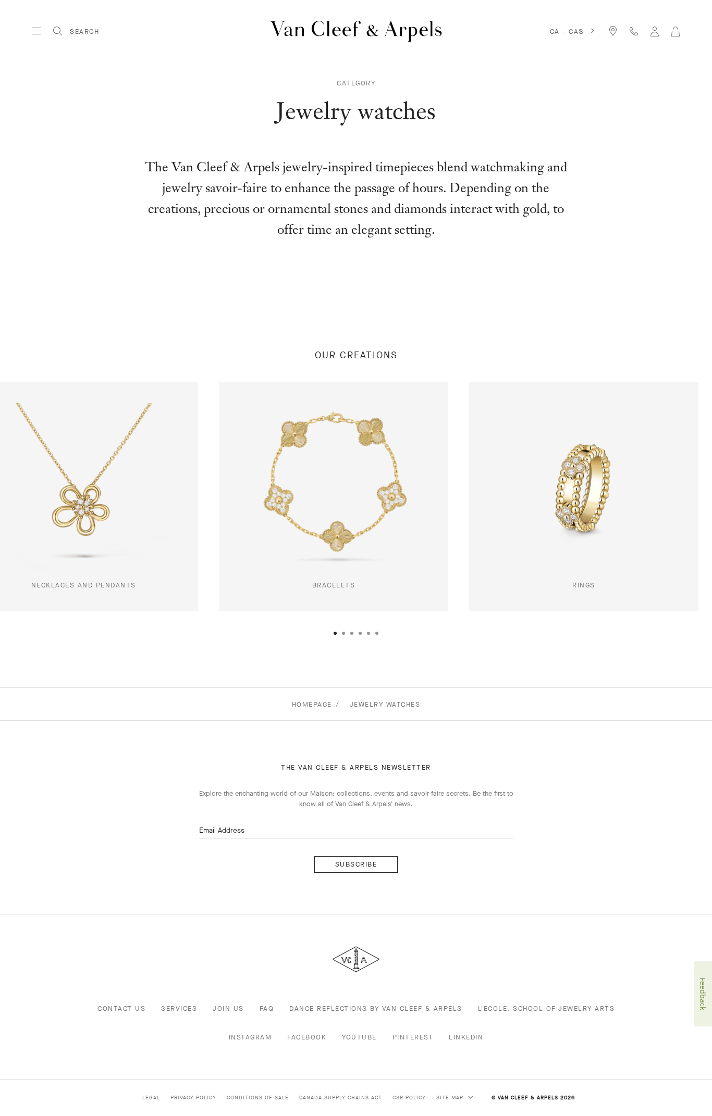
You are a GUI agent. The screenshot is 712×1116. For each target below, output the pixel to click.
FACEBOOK (306, 1037)
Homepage (312, 704)
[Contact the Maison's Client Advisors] (634, 31)
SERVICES (179, 1008)
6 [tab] (376, 633)
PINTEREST (413, 1037)
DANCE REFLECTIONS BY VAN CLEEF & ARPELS (375, 1008)
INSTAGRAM (250, 1037)
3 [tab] (351, 633)
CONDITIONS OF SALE (258, 1097)
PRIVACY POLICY (193, 1097)
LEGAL (151, 1097)
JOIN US (228, 1008)
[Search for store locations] (613, 31)
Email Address (221, 830)
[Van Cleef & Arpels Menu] (36, 31)
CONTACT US (121, 1008)
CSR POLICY (409, 1097)
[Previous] (35, 522)
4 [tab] (360, 633)
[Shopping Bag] (675, 31)
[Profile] (654, 31)
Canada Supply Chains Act (340, 1097)
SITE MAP (450, 1097)
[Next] (676, 522)
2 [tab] (343, 633)
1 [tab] (335, 633)
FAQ (267, 1008)
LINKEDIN (466, 1037)
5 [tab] (368, 633)
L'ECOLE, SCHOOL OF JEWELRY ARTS (546, 1008)
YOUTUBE (359, 1037)
